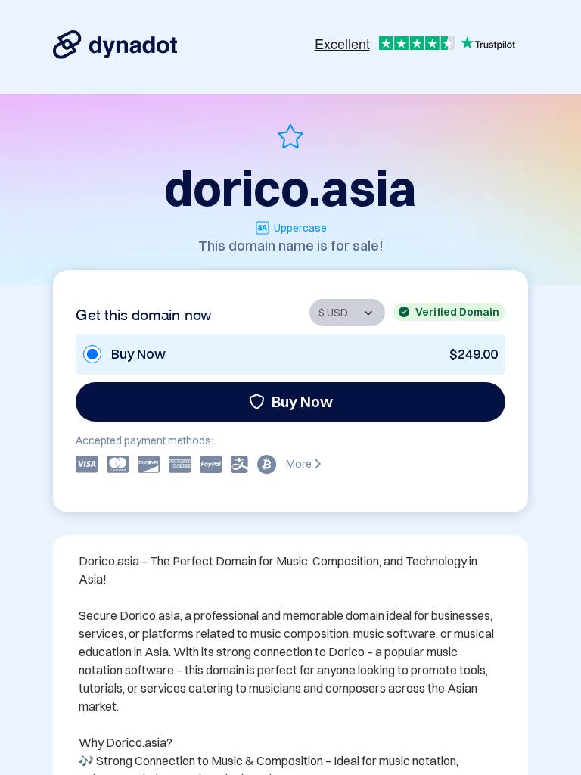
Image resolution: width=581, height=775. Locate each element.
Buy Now (302, 401)
